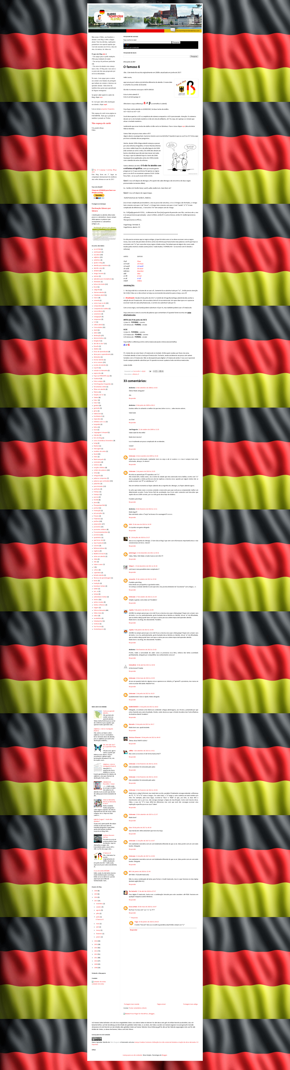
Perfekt (96, 500)
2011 (96, 958)
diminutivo (97, 357)
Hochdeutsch (98, 416)
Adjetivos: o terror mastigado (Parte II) (109, 765)
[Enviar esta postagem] (149, 371)
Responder (132, 398)
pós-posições (98, 513)
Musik (96, 454)
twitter (96, 589)
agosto (98, 910)
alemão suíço (98, 268)
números (97, 465)
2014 (96, 948)
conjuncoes (97, 319)
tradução (97, 583)
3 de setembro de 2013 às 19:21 (144, 751)
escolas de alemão (100, 365)
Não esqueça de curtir (101, 123)
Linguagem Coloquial (101, 432)
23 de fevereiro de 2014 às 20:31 (146, 764)
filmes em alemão (99, 389)
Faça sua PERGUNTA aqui (102, 376)
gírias (95, 411)
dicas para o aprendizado (102, 354)
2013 (96, 951)
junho (98, 917)
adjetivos (97, 257)
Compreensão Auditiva (101, 309)
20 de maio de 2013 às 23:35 (145, 678)
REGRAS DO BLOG (99, 554)
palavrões (97, 484)
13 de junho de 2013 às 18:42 (148, 707)
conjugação (97, 317)
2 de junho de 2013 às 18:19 (145, 693)
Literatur (96, 435)
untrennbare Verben (100, 597)
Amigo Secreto (98, 273)
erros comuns (98, 362)
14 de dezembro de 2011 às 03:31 (148, 553)
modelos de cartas (100, 451)
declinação (97, 335)
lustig (95, 443)
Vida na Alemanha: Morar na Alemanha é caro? (109, 802)
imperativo (97, 419)
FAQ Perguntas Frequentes (102, 384)
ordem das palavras (100, 470)
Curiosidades (98, 327)
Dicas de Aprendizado (101, 352)
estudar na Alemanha (101, 370)
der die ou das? (99, 344)
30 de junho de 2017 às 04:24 (141, 828)
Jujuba (131, 610)
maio (98, 924)
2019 (96, 894)
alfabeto (135, 374)
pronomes (97, 527)
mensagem (97, 449)
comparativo (98, 306)
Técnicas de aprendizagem (102, 578)
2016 (96, 941)
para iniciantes (98, 486)
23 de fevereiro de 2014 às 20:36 (146, 790)
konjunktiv (97, 424)
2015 (96, 944)
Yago (136, 922)
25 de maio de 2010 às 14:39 (142, 524)
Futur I (96, 400)
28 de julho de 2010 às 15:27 (140, 537)
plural (95, 502)
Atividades (97, 282)
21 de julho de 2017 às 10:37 (145, 841)
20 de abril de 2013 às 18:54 (146, 665)
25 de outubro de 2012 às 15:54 (146, 579)
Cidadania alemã (99, 295)
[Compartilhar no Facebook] (160, 371)
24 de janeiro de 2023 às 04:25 (149, 922)
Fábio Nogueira (115, 1042)
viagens (96, 608)
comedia (96, 300)
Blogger (164, 1055)
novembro (99, 904)
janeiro (98, 937)
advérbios (97, 260)
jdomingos (132, 553)
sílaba (96, 559)
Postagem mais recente (131, 1004)
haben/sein (97, 414)
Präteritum (97, 519)
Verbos (96, 599)
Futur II (96, 403)
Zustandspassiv (99, 629)
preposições (98, 524)
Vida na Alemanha (99, 610)
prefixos (96, 521)
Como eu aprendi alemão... (108, 712)
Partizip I (96, 492)
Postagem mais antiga (190, 1004)
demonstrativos (99, 338)
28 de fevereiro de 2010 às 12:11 (146, 509)
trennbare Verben (99, 586)
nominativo (97, 462)
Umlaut (96, 594)
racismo (96, 546)
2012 (96, 954)
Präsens (96, 516)
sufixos (96, 570)
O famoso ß (107, 853)
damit (96, 330)
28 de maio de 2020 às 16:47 (147, 907)
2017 (96, 901)
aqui (183, 126)
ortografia (97, 476)
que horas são (98, 540)
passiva (96, 497)
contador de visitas (98, 984)
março (98, 930)
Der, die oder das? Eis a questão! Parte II (109, 746)
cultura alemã (98, 325)
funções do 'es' (99, 395)
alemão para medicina (101, 265)
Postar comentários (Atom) (137, 1008)
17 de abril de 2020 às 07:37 (147, 891)
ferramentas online (100, 387)
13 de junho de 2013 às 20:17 (144, 724)
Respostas (134, 918)
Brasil (95, 287)
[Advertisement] (161, 984)
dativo (96, 333)
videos (96, 616)
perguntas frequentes (107, 109)
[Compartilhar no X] (158, 371)
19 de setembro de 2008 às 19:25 (146, 388)
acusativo (97, 255)
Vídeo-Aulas (98, 613)
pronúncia (97, 535)
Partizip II (97, 494)
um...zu (96, 591)
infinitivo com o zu (100, 422)
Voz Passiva (97, 626)
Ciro (130, 828)
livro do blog (98, 438)
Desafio (96, 346)
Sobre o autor (98, 564)
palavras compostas (100, 478)
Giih (130, 524)
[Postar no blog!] (156, 371)
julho (98, 913)
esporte (96, 368)
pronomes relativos (100, 529)
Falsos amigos (98, 381)
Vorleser (96, 624)
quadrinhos (97, 537)
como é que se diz (100, 303)
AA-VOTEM (97, 249)
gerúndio (97, 408)
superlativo (97, 573)
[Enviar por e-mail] (154, 371)
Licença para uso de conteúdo (132, 1055)
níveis (95, 457)
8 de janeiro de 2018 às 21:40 (140, 871)
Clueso (96, 298)
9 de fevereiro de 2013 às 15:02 (146, 650)
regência (96, 551)
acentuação (97, 252)
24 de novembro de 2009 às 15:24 (147, 456)
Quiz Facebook (98, 543)
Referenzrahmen (99, 548)
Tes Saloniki (133, 891)
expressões (97, 373)
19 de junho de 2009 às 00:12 (145, 405)
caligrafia (97, 290)
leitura (96, 427)
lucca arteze (133, 907)
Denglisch (97, 341)
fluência (96, 392)
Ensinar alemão (99, 360)
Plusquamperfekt (99, 505)
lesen (95, 430)
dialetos (96, 349)
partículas (97, 489)
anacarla (132, 579)
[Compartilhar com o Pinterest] (162, 371)
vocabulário (97, 618)
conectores (97, 314)
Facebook (97, 378)
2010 (96, 961)
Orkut (95, 473)
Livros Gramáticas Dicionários (103, 441)
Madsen (96, 446)
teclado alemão (99, 575)
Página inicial (161, 1004)
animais (96, 276)
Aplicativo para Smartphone (103, 279)
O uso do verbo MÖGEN (101, 871)
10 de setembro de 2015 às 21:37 (147, 814)
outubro (99, 907)
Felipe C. (132, 566)
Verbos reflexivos (99, 605)
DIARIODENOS (134, 707)
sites (95, 562)
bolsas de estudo (99, 284)
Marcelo (132, 724)
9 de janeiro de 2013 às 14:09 (143, 610)
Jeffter (131, 751)
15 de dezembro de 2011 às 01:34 (146, 566)
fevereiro (99, 934)
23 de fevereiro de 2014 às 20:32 (146, 777)
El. (130, 537)
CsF (95, 322)
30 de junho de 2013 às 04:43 (150, 737)
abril (97, 927)
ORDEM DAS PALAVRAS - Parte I (109, 783)
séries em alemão (99, 556)
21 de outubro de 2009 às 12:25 (149, 429)
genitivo (96, 405)
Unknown (132, 456)
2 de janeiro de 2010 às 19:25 (145, 471)
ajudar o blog (98, 263)
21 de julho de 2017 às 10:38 (145, 856)
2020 (96, 891)
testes (96, 581)
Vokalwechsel (98, 621)
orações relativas (99, 467)
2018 (96, 897)
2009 (96, 964)
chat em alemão (99, 292)
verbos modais (98, 602)
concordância (98, 311)
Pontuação (97, 511)
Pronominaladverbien (101, 532)
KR (130, 871)
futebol (96, 397)
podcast (96, 508)
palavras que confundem (102, 481)
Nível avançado (99, 459)
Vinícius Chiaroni (135, 737)
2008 (96, 968)
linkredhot (132, 665)
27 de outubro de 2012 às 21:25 (146, 597)
